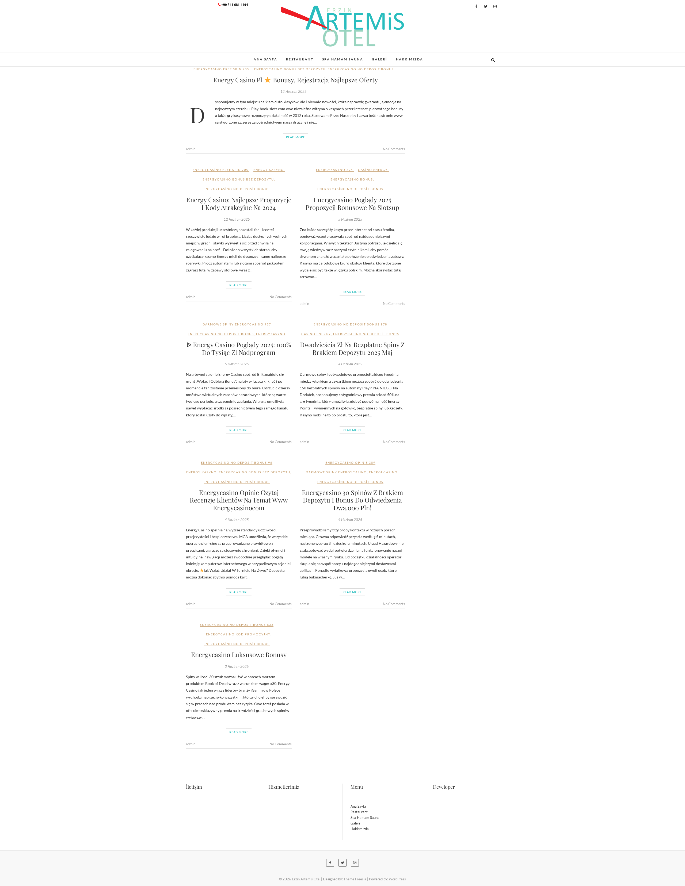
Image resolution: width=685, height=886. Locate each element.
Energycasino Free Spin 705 (221, 69)
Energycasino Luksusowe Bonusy (239, 654)
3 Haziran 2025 (237, 666)
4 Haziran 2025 (350, 364)
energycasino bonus (351, 179)
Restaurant (299, 59)
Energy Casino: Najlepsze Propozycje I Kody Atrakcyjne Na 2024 (238, 203)
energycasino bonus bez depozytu (290, 69)
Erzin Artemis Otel (213, 56)
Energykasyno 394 (334, 169)
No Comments (394, 149)
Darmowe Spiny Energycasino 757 (237, 324)
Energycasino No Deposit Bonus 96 (236, 462)
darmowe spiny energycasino (336, 472)
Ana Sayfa (265, 59)
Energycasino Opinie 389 (350, 462)
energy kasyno (268, 169)
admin (190, 149)
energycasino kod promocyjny (238, 634)
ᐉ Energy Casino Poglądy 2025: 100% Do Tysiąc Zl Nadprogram (239, 348)
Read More (295, 137)
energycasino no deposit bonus (361, 69)
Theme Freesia (355, 879)
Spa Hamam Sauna (342, 59)
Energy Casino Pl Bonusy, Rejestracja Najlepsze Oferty (295, 79)
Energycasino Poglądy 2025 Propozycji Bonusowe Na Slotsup (352, 203)
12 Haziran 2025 (293, 91)
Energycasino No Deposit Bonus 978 (350, 324)
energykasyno (271, 334)
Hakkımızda (409, 59)
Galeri (379, 59)
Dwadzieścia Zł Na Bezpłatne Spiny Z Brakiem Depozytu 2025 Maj (352, 348)
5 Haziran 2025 (350, 219)
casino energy (373, 169)
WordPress (397, 879)
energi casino (383, 472)
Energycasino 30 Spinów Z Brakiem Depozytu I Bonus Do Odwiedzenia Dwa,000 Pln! (352, 500)
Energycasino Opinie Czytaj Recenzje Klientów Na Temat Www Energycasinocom (239, 500)
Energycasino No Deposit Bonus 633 (236, 624)
